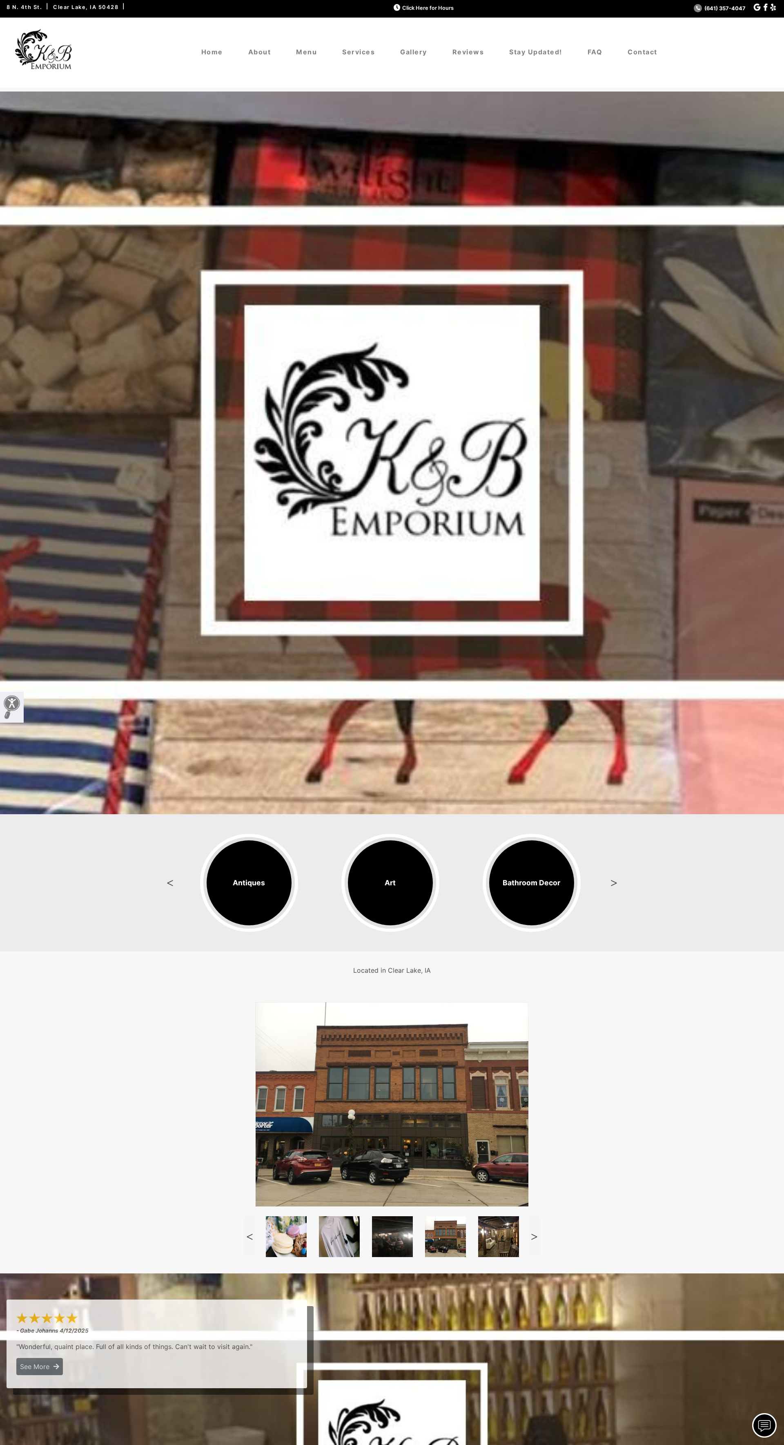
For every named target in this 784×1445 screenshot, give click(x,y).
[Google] (757, 7)
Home (212, 52)
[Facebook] (765, 7)
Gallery (413, 52)
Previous (170, 882)
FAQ (595, 52)
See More (36, 1366)
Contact (642, 52)
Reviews (468, 52)
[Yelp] (773, 7)
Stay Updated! (535, 52)
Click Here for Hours (428, 8)
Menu (306, 52)
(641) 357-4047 (724, 8)
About (259, 52)
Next (614, 882)
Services (358, 52)
